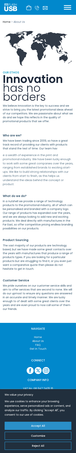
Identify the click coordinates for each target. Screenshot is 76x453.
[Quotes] (29, 7)
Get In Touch (38, 349)
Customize (38, 436)
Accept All (38, 426)
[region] (38, 421)
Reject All (38, 446)
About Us (38, 341)
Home (7, 22)
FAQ (38, 345)
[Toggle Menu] (67, 7)
